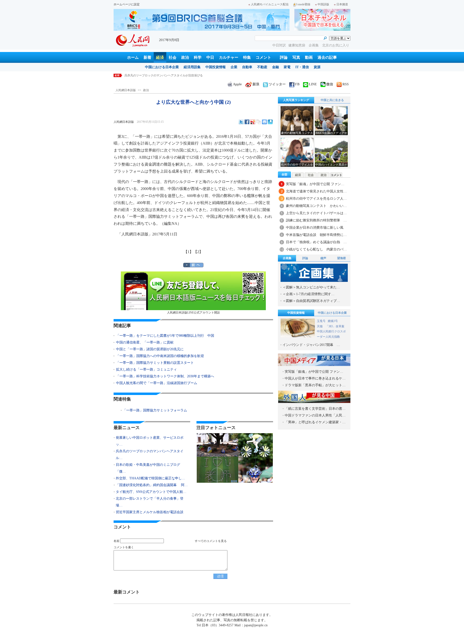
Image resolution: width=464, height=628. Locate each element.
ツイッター (277, 84)
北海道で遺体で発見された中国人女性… (316, 191)
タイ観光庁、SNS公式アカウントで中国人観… (151, 492)
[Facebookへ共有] (247, 121)
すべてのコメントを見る (211, 541)
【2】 (198, 252)
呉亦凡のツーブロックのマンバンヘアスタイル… (149, 454)
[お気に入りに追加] (270, 121)
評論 (284, 57)
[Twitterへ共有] (241, 121)
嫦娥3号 (333, 321)
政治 (185, 57)
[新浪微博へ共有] (252, 121)
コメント (263, 57)
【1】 (188, 252)
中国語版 (323, 4)
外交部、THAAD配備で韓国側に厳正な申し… (150, 478)
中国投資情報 (215, 67)
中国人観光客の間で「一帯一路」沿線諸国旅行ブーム (156, 383)
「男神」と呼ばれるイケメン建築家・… (315, 422)
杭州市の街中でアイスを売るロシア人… (316, 198)
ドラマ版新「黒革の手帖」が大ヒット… (315, 385)
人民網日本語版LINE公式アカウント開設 (193, 312)
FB (297, 84)
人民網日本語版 (126, 90)
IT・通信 (302, 67)
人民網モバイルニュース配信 (270, 4)
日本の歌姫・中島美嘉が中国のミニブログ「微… (148, 468)
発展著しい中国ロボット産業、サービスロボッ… (149, 441)
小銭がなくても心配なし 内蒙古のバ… (316, 249)
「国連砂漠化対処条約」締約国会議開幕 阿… (152, 485)
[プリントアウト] (264, 121)
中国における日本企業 (162, 67)
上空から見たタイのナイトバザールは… (316, 213)
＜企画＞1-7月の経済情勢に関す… (308, 294)
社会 (172, 57)
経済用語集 (192, 67)
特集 (247, 57)
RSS (345, 84)
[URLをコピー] (258, 121)
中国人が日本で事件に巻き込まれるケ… (315, 378)
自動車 (247, 67)
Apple (237, 84)
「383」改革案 (335, 326)
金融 (275, 67)
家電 (287, 67)
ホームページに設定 (127, 4)
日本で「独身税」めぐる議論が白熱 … (316, 242)
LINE (313, 84)
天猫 (320, 326)
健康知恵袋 (297, 45)
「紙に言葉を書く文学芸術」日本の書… (315, 408)
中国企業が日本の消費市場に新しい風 (314, 227)
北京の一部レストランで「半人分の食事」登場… (149, 502)
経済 (160, 57)
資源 (317, 67)
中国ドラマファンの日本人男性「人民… (315, 415)
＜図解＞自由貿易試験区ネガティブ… (311, 301)
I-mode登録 (303, 4)
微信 (329, 84)
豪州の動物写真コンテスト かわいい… (316, 206)
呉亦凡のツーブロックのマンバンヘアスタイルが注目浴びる (163, 75)
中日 (210, 57)
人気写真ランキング (296, 100)
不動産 (262, 67)
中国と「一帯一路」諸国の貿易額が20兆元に (150, 349)
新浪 (256, 84)
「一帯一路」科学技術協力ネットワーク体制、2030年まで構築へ (165, 376)
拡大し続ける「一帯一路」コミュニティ (146, 369)
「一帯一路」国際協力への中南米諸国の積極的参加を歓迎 (160, 356)
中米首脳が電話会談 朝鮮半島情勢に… (316, 235)
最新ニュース (127, 427)
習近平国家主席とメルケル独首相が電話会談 (149, 512)
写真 (296, 57)
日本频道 (342, 4)
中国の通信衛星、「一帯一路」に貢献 (145, 342)
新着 (147, 57)
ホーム (133, 57)
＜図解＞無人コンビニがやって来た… (311, 287)
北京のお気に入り (335, 45)
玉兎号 (321, 321)
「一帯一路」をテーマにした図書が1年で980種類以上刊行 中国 (165, 335)
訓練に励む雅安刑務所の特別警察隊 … (316, 220)
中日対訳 (279, 45)
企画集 (314, 45)
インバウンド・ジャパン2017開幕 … (311, 345)
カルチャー (228, 57)
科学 (198, 57)
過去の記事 (327, 57)
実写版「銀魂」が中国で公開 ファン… (315, 184)
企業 (234, 67)
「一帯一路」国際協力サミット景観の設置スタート (155, 363)
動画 (309, 57)
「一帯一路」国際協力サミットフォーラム (155, 410)
